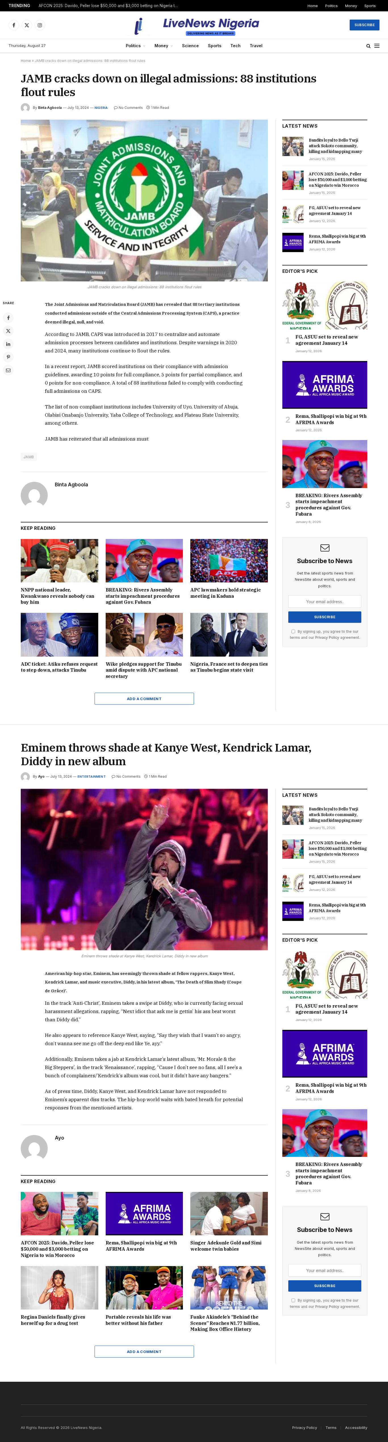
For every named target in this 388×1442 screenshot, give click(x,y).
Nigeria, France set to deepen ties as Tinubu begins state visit (229, 667)
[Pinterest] (8, 357)
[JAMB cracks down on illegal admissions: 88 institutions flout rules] (144, 200)
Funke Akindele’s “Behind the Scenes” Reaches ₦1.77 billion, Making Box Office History (224, 1323)
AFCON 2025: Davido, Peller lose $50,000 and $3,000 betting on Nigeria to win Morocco (110, 5)
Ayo (41, 776)
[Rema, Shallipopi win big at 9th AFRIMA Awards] (293, 242)
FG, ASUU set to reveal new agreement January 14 (335, 210)
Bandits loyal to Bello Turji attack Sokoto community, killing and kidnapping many (335, 146)
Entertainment (92, 777)
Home (313, 5)
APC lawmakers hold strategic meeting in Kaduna (225, 593)
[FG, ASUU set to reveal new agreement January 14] (293, 214)
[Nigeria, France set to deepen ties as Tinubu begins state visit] (229, 634)
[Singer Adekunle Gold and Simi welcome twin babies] (229, 1213)
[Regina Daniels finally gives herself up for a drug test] (59, 1288)
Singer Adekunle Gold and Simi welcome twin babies (225, 1246)
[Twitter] (8, 330)
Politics (331, 5)
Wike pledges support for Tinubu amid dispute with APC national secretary (144, 670)
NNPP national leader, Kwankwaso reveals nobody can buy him (57, 596)
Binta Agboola (50, 107)
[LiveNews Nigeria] (194, 25)
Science (190, 45)
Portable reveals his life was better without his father (138, 1320)
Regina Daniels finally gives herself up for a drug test (53, 1320)
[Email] (8, 370)
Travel (256, 45)
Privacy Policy (327, 637)
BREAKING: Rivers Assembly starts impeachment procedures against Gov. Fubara (143, 596)
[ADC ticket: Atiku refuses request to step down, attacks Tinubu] (59, 634)
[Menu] (376, 46)
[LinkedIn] (8, 344)
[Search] (368, 46)
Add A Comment (144, 698)
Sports (370, 5)
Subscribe (364, 25)
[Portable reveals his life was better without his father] (144, 1288)
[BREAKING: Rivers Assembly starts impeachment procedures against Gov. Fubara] (144, 560)
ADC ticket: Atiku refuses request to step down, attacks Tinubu (59, 667)
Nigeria (101, 108)
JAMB (29, 457)
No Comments (131, 107)
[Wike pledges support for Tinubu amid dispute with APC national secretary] (144, 634)
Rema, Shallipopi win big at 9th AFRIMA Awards (337, 239)
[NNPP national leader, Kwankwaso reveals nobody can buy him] (59, 560)
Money (351, 5)
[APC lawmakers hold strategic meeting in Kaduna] (229, 560)
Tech (235, 45)
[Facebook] (8, 317)
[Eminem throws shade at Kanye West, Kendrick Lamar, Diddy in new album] (144, 870)
